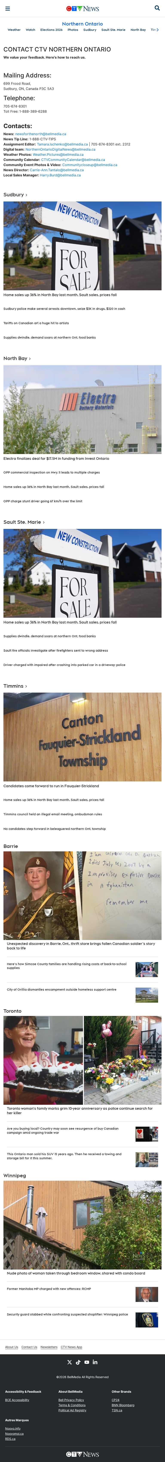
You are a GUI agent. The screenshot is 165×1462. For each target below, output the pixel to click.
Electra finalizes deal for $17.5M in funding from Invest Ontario (56, 459)
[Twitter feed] (69, 1362)
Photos (73, 30)
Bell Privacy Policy (71, 1400)
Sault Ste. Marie (113, 30)
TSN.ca (117, 1410)
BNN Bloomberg (123, 1405)
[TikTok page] (78, 1362)
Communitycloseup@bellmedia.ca (89, 165)
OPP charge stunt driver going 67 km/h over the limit (42, 501)
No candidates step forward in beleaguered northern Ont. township (54, 829)
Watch (30, 30)
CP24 (115, 1400)
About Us (11, 1347)
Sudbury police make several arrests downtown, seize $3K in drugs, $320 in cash (64, 308)
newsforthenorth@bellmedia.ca (40, 134)
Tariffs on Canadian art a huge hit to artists (36, 323)
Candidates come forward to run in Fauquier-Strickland (51, 786)
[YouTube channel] (86, 1362)
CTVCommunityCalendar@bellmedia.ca (73, 159)
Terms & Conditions (72, 1405)
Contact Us (29, 1347)
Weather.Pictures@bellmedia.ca (58, 154)
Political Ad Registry (72, 1410)
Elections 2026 (51, 30)
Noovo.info (12, 1428)
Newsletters (49, 1347)
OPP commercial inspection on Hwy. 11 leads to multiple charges (51, 472)
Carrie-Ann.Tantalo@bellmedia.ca (57, 170)
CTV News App (71, 1347)
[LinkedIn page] (95, 1362)
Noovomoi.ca (14, 1433)
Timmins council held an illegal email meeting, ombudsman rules (52, 814)
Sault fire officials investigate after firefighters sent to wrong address (55, 650)
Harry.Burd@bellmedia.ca (60, 175)
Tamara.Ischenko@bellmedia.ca (62, 144)
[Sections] (7, 8)
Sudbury (89, 30)
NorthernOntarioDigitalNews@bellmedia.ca (60, 149)
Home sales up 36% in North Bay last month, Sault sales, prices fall (60, 295)
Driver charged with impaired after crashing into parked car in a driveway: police (64, 665)
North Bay (138, 30)
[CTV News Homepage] (82, 8)
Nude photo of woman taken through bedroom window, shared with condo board (76, 1273)
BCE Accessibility (17, 1400)
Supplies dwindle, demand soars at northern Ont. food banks (49, 337)
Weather (14, 30)
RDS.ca (10, 1439)
